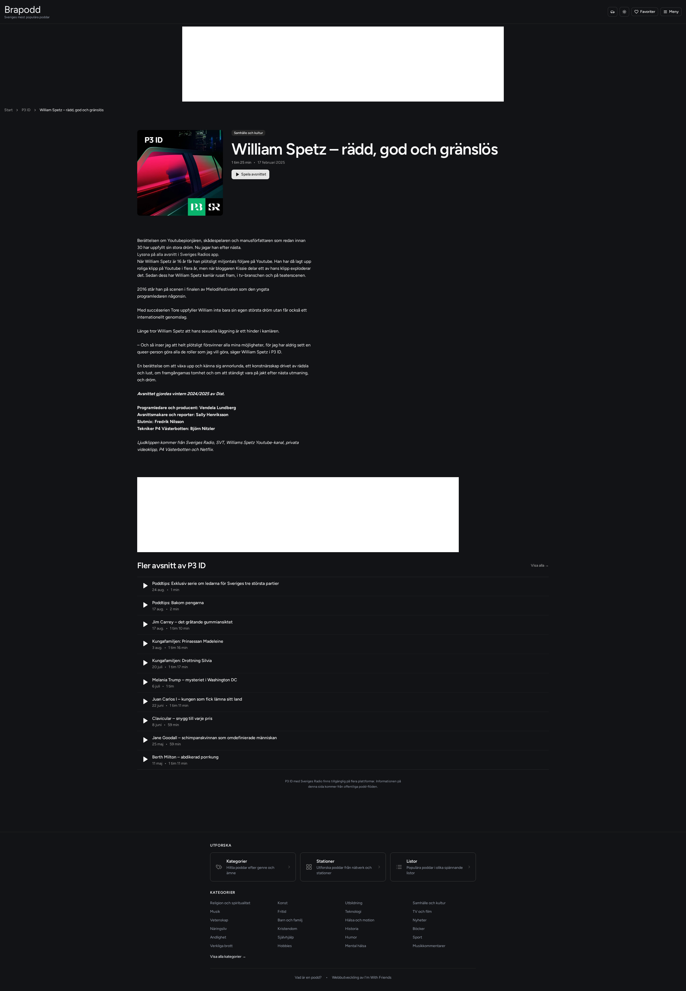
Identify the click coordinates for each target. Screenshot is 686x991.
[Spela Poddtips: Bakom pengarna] (144, 605)
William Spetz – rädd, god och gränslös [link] (72, 110)
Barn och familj (290, 920)
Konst (283, 903)
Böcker (419, 928)
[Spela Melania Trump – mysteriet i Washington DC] (144, 682)
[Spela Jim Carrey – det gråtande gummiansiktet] (144, 624)
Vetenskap (219, 920)
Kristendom (287, 928)
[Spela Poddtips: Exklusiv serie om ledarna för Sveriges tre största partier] (144, 585)
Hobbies (285, 946)
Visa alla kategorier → (228, 956)
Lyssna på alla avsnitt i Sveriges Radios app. (178, 254)
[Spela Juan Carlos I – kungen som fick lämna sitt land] (144, 701)
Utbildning (353, 903)
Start (8, 110)
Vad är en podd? (308, 977)
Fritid (282, 911)
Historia (351, 928)
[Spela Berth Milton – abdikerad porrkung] (144, 759)
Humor (351, 937)
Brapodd (22, 9)
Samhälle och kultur (248, 133)
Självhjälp (286, 937)
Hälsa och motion (359, 920)
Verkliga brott (221, 946)
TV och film (422, 911)
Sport (417, 937)
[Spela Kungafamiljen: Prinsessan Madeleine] (144, 643)
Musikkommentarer (429, 946)
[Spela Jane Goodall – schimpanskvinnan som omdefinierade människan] (144, 740)
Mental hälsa (355, 946)
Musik (215, 911)
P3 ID (26, 110)
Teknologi (353, 911)
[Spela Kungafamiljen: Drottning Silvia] (144, 663)
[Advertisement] (343, 64)
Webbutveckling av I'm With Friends (362, 977)
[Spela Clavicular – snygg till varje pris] (144, 720)
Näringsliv (218, 928)
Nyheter (420, 920)
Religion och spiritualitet (230, 903)
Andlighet (218, 937)
